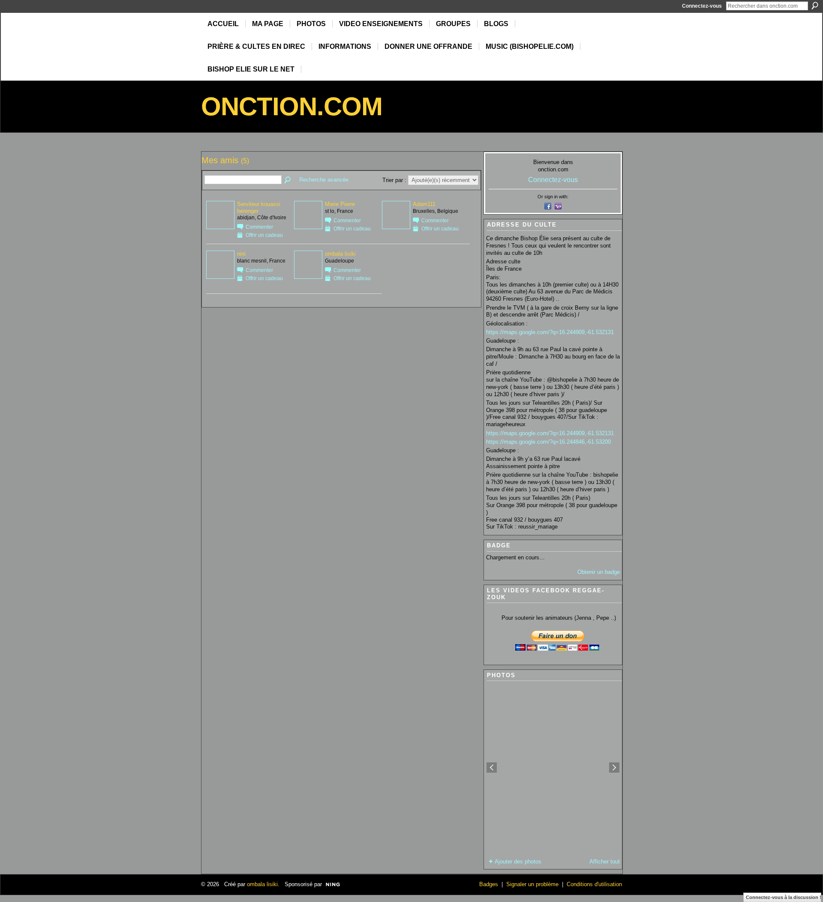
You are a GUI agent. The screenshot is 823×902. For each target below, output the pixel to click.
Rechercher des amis (288, 180)
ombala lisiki (340, 254)
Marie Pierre (340, 204)
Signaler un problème (532, 884)
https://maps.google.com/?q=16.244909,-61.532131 (550, 332)
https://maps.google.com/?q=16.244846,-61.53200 (548, 442)
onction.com (291, 106)
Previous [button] (492, 767)
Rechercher (814, 5)
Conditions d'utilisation (594, 884)
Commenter (259, 227)
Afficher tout (604, 861)
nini (241, 254)
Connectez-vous (702, 6)
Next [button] (614, 767)
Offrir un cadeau (264, 235)
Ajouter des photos (518, 861)
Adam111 (424, 204)
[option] (553, 767)
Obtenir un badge (598, 572)
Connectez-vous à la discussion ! (783, 897)
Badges (488, 884)
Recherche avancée (323, 179)
